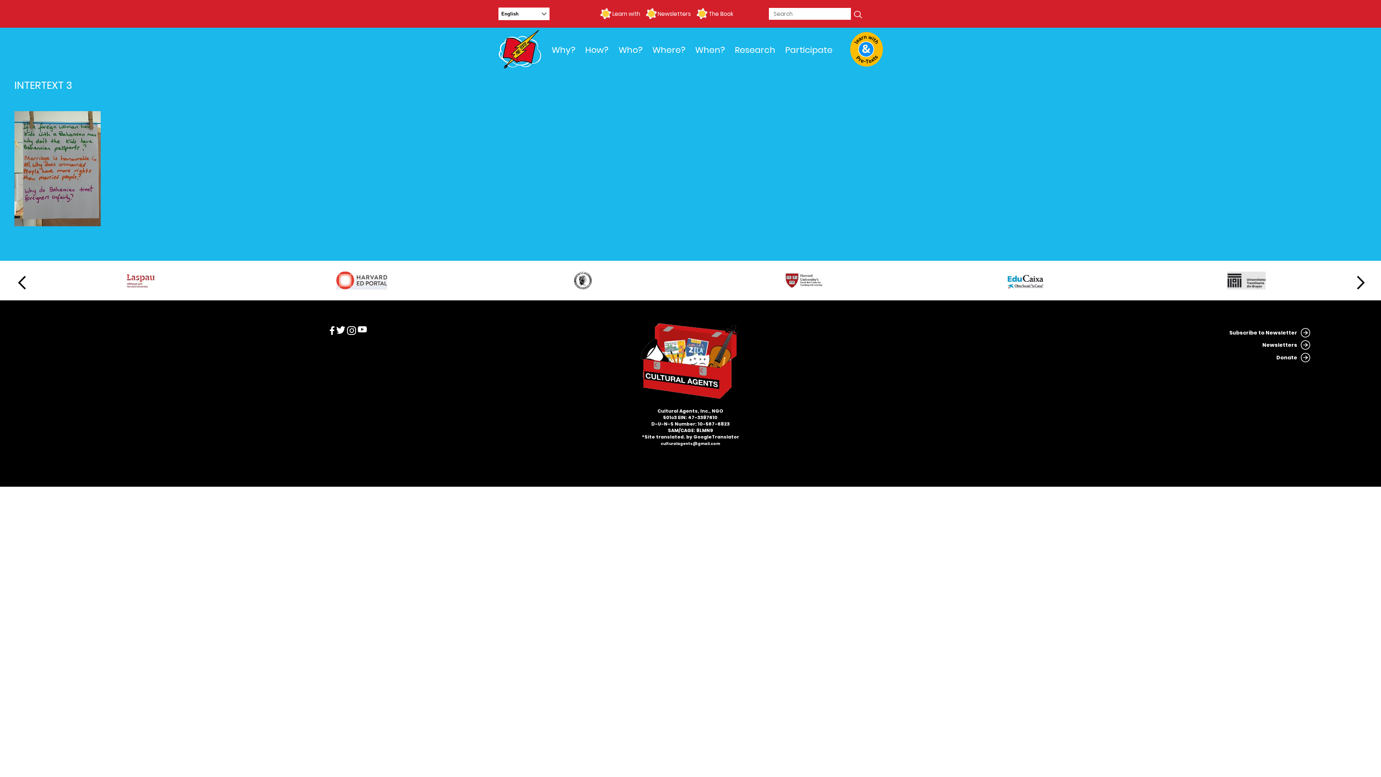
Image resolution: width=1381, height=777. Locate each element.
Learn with (626, 14)
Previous (22, 283)
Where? (668, 50)
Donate (1286, 357)
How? (597, 50)
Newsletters (674, 14)
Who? (631, 50)
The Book (721, 14)
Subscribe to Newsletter (1263, 332)
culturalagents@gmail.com (690, 443)
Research (755, 50)
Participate (809, 50)
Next (1361, 283)
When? (710, 50)
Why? (563, 50)
